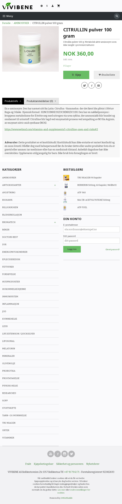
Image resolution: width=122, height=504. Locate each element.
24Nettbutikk (66, 498)
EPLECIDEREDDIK (11, 259)
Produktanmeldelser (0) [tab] (40, 101)
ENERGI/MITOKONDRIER (14, 252)
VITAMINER (8, 438)
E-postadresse (70, 225)
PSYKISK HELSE (10, 386)
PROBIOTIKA (8, 371)
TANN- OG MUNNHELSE (14, 415)
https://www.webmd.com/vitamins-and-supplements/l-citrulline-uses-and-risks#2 (51, 129)
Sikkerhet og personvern (69, 464)
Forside (6, 23)
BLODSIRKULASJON (12, 215)
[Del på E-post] (98, 85)
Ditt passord (69, 236)
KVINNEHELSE (9, 319)
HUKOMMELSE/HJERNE (14, 289)
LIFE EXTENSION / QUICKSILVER (18, 333)
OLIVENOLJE (8, 363)
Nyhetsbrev (92, 464)
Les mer (62, 490)
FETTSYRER (8, 267)
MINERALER (8, 356)
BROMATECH (8, 222)
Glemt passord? (112, 249)
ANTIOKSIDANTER (11, 185)
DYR (4, 244)
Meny (9, 16)
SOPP (5, 400)
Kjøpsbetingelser (43, 464)
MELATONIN (8, 348)
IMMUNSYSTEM (10, 296)
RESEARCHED (9, 393)
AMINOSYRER (9, 177)
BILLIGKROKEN (10, 207)
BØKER (5, 229)
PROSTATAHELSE (10, 378)
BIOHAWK (7, 200)
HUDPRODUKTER (11, 281)
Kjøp (78, 74)
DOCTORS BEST (10, 237)
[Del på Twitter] (84, 85)
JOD (4, 311)
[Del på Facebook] (91, 85)
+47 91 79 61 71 (71, 472)
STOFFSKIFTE (9, 408)
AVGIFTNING (8, 192)
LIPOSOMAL (8, 341)
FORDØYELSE (9, 274)
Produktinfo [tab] (11, 101)
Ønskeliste (108, 74)
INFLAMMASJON (10, 304)
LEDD (5, 326)
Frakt (28, 464)
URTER (5, 430)
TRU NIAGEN (8, 423)
